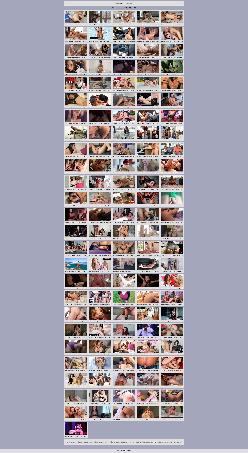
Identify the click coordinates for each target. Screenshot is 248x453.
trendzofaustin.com (126, 450)
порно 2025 (120, 3)
